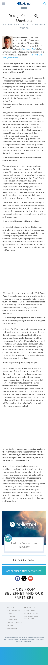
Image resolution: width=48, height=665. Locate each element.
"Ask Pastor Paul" (29, 49)
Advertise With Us (13, 610)
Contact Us (11, 613)
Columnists (11, 616)
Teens (24, 8)
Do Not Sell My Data (31, 613)
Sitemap (10, 626)
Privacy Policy (29, 607)
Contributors (12, 619)
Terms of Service (30, 610)
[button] (44, 3)
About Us (10, 607)
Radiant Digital (12, 629)
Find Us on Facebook (14, 623)
